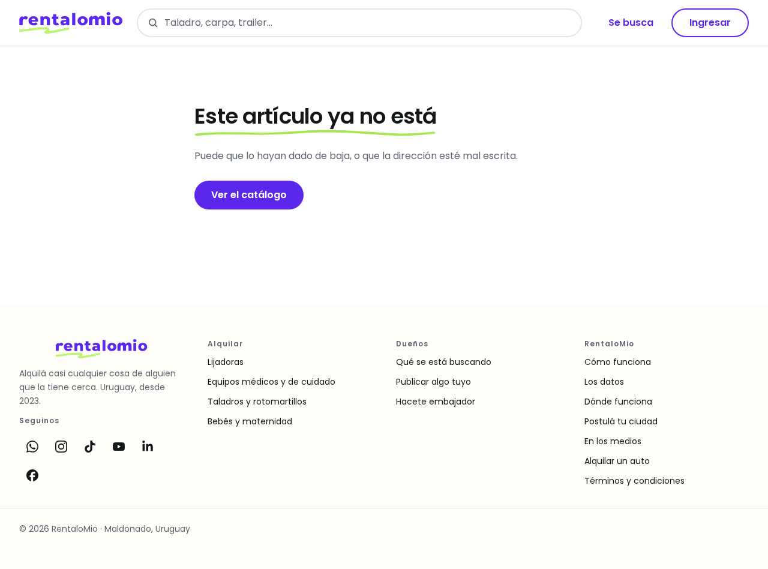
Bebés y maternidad (250, 421)
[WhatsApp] (32, 446)
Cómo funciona (617, 362)
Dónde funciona (618, 402)
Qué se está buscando (443, 362)
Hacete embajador (435, 402)
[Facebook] (32, 475)
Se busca (630, 22)
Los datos (604, 382)
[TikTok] (90, 446)
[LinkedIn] (147, 446)
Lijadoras (226, 362)
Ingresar (710, 22)
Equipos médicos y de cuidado (271, 382)
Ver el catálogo (249, 195)
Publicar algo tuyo (433, 382)
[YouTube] (119, 446)
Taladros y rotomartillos (257, 402)
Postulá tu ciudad (621, 421)
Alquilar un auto (617, 461)
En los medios (612, 441)
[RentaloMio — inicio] (70, 23)
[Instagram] (61, 446)
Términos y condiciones (634, 481)
